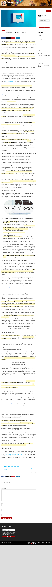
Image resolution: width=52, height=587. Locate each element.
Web (2, 512)
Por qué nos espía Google (8, 464)
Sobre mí (33, 6)
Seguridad (40, 43)
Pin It (14, 37)
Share (4, 37)
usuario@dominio (8, 81)
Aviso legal (27, 6)
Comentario (4, 488)
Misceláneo (40, 41)
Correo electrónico (5, 508)
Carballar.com (11, 2)
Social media (10, 6)
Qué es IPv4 (40, 53)
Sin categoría (40, 44)
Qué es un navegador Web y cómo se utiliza (11, 466)
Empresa (16, 6)
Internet (21, 6)
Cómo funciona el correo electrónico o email (13, 454)
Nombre (3, 503)
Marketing (4, 6)
